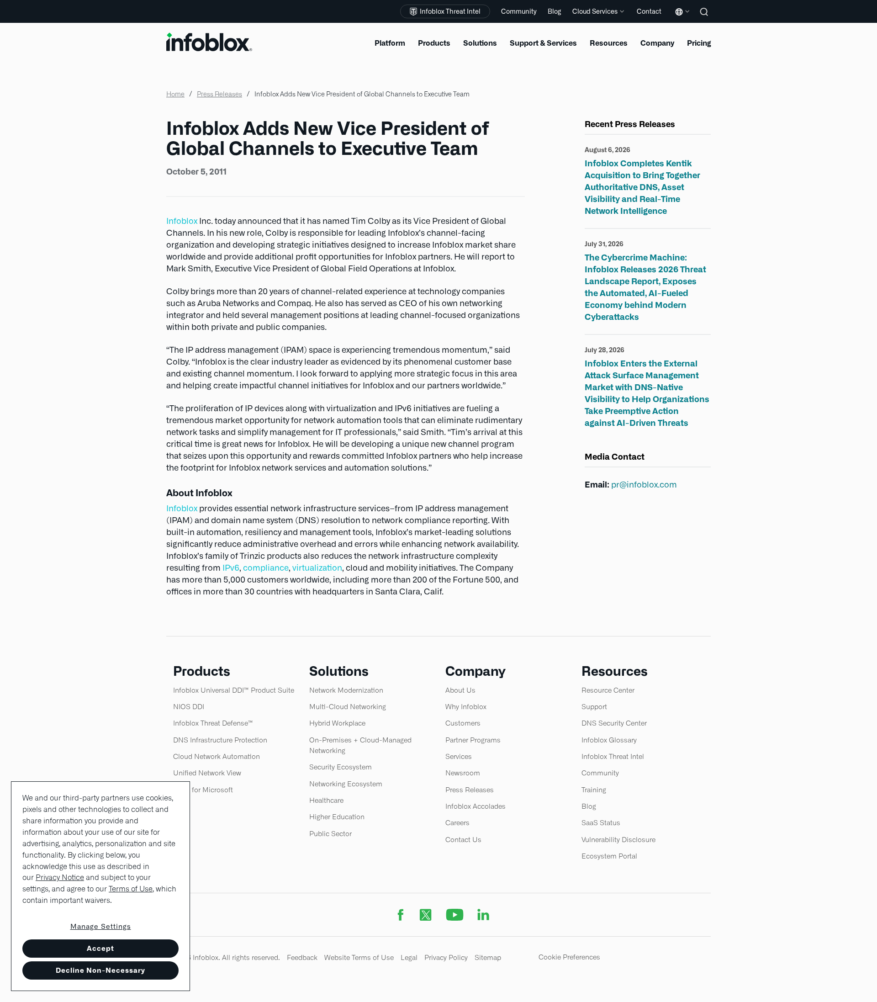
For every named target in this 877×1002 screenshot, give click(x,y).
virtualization (317, 568)
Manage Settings (100, 926)
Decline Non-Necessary (100, 970)
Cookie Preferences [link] (569, 957)
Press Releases (219, 94)
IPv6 (230, 568)
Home (175, 94)
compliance (266, 568)
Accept (100, 948)
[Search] (705, 18)
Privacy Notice (60, 877)
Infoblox (181, 221)
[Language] (680, 18)
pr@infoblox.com (644, 484)
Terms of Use (131, 889)
